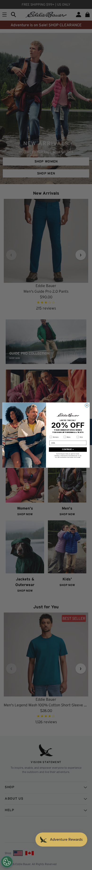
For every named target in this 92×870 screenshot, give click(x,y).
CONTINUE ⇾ (68, 449)
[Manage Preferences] (7, 862)
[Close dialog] (87, 405)
